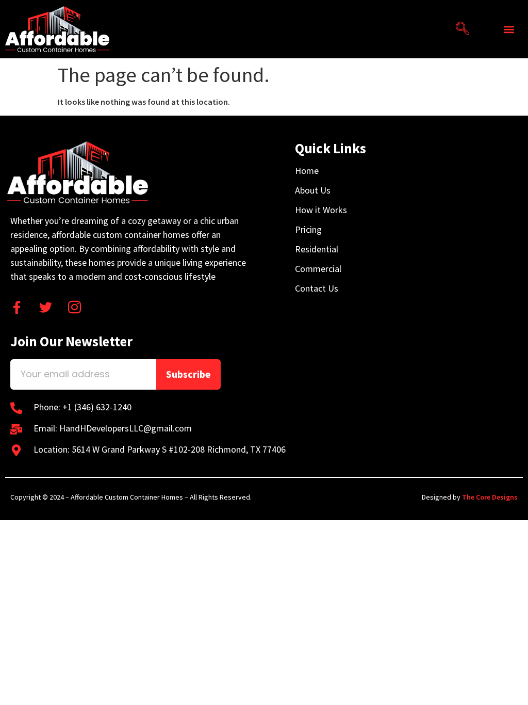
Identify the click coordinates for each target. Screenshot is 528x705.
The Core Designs (490, 497)
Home (307, 171)
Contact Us (316, 288)
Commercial (318, 269)
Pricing (308, 230)
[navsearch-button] (459, 29)
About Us (313, 190)
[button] (509, 29)
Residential (316, 249)
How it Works (321, 210)
